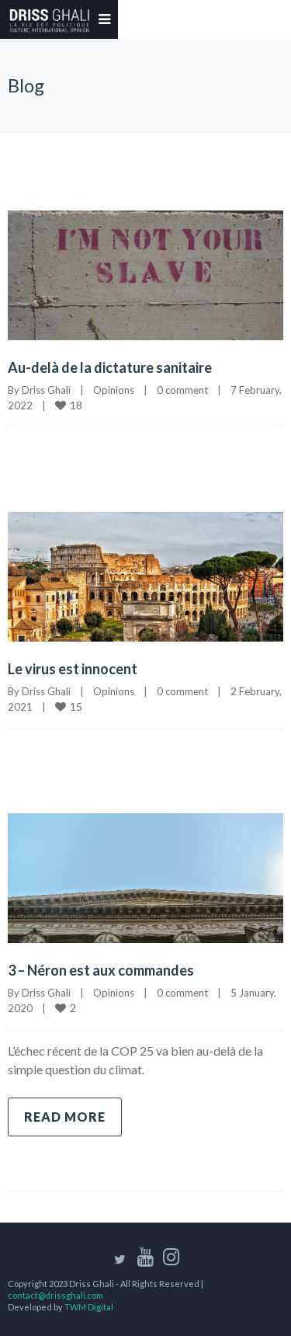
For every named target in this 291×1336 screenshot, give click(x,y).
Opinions (113, 390)
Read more (65, 1116)
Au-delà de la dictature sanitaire (110, 367)
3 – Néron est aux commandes (101, 970)
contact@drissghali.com (55, 1295)
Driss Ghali (46, 390)
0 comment (182, 390)
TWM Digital (88, 1307)
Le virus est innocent (72, 668)
